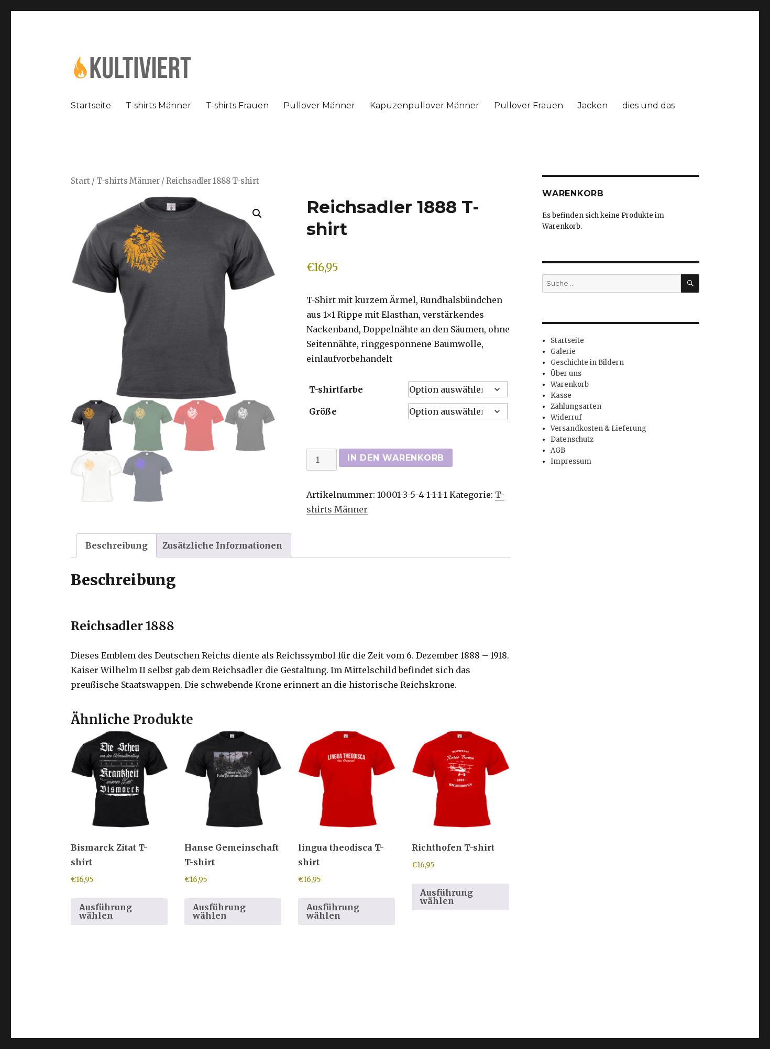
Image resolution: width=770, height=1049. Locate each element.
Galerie (563, 351)
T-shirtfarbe (336, 389)
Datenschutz (572, 439)
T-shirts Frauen (237, 105)
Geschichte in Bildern (587, 362)
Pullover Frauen (528, 105)
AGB (558, 450)
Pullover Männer (319, 105)
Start (80, 181)
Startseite (91, 105)
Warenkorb (570, 384)
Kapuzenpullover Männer (424, 105)
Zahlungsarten (576, 406)
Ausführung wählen (105, 911)
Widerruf (566, 417)
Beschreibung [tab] (116, 545)
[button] (257, 213)
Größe (323, 411)
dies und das (648, 105)
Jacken (593, 105)
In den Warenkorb (395, 458)
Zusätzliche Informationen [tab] (222, 545)
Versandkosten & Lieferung (598, 428)
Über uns (566, 373)
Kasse (561, 395)
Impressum (571, 461)
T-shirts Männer (158, 105)
